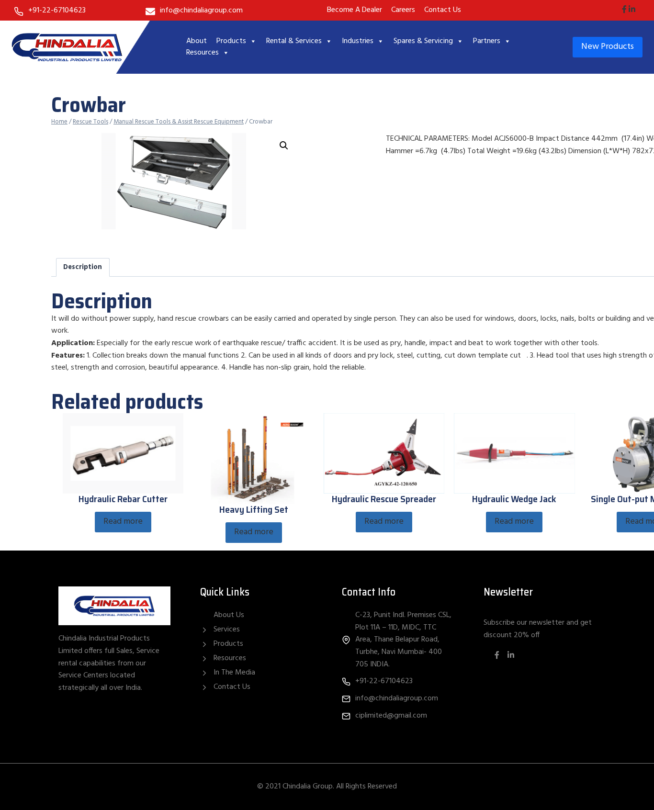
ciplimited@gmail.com (391, 715)
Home (59, 122)
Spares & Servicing (423, 41)
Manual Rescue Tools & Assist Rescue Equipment (178, 122)
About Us (229, 615)
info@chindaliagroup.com (201, 10)
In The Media (234, 672)
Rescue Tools (90, 122)
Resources (202, 52)
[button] (284, 145)
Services (227, 629)
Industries (357, 41)
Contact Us (232, 687)
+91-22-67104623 (57, 10)
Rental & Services (294, 41)
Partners (486, 41)
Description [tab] (82, 267)
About (196, 41)
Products (231, 41)
